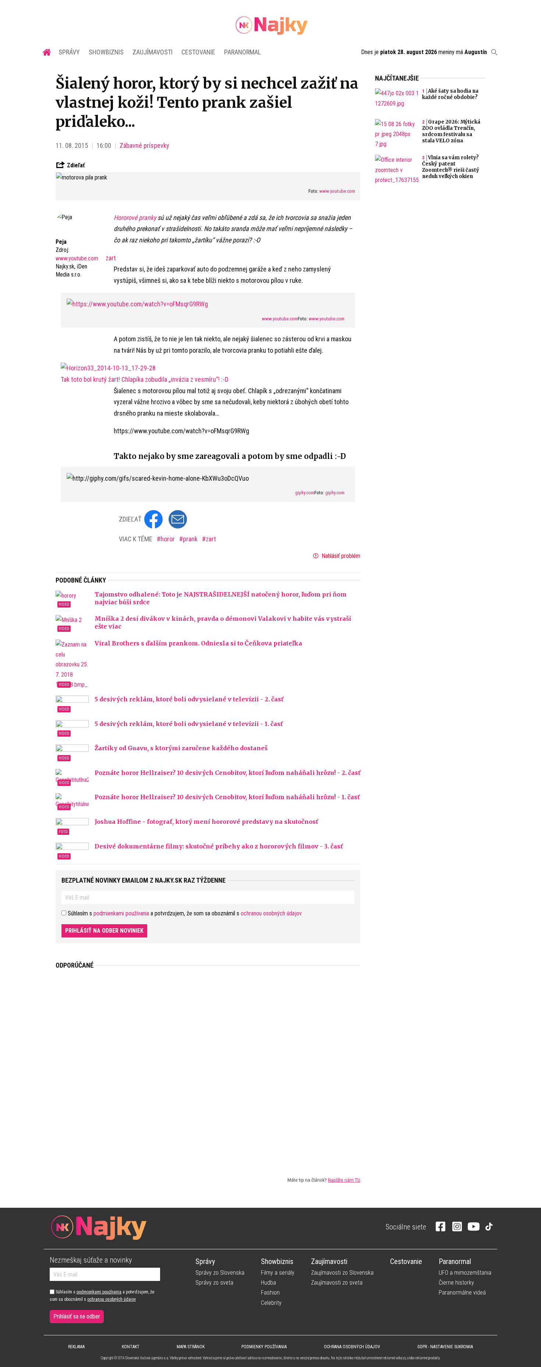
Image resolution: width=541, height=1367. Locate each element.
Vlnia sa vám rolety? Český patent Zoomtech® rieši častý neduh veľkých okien (450, 166)
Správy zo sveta (214, 1282)
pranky (148, 217)
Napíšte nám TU (344, 1180)
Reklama (76, 1346)
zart (111, 258)
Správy (69, 52)
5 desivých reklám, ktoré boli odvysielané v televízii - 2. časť (189, 699)
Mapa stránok (191, 1346)
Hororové (126, 217)
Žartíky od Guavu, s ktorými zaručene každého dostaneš (181, 748)
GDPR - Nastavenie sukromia (445, 1346)
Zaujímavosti (152, 52)
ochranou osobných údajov (271, 913)
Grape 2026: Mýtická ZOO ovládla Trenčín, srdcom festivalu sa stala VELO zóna (451, 131)
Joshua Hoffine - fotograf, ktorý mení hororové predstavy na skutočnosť (206, 821)
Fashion (270, 1292)
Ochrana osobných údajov (352, 1346)
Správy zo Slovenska (219, 1272)
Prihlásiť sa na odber (76, 1316)
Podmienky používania (264, 1346)
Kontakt (130, 1346)
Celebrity (271, 1302)
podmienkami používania (121, 913)
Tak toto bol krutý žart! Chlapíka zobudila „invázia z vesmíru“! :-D (145, 379)
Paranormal (242, 52)
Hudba (268, 1282)
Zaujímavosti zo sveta (337, 1282)
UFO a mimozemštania (465, 1272)
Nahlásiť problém (340, 555)
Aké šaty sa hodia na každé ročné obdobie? (450, 94)
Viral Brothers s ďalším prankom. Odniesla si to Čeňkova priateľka (198, 643)
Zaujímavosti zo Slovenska (342, 1272)
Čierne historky (456, 1282)
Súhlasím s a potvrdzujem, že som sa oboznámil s (102, 1295)
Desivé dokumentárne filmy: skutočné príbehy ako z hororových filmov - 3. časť (219, 846)
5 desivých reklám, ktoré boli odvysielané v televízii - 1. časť (189, 723)
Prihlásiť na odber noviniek (104, 930)
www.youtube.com (337, 191)
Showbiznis (106, 52)
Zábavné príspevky (144, 145)
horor (168, 539)
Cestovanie (198, 52)
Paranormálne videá (462, 1292)
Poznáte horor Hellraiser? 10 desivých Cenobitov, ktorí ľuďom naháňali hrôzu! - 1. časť (227, 797)
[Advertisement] (208, 1067)
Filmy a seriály (277, 1272)
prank (191, 539)
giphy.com (304, 492)
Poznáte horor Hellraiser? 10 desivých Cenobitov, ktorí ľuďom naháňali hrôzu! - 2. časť (227, 772)
